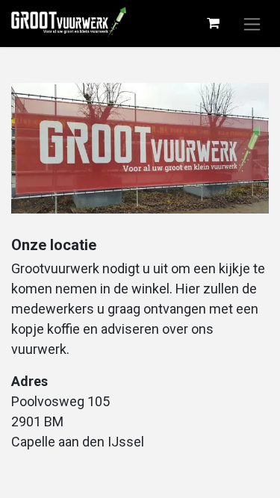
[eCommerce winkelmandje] (212, 23)
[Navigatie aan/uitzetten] (252, 23)
